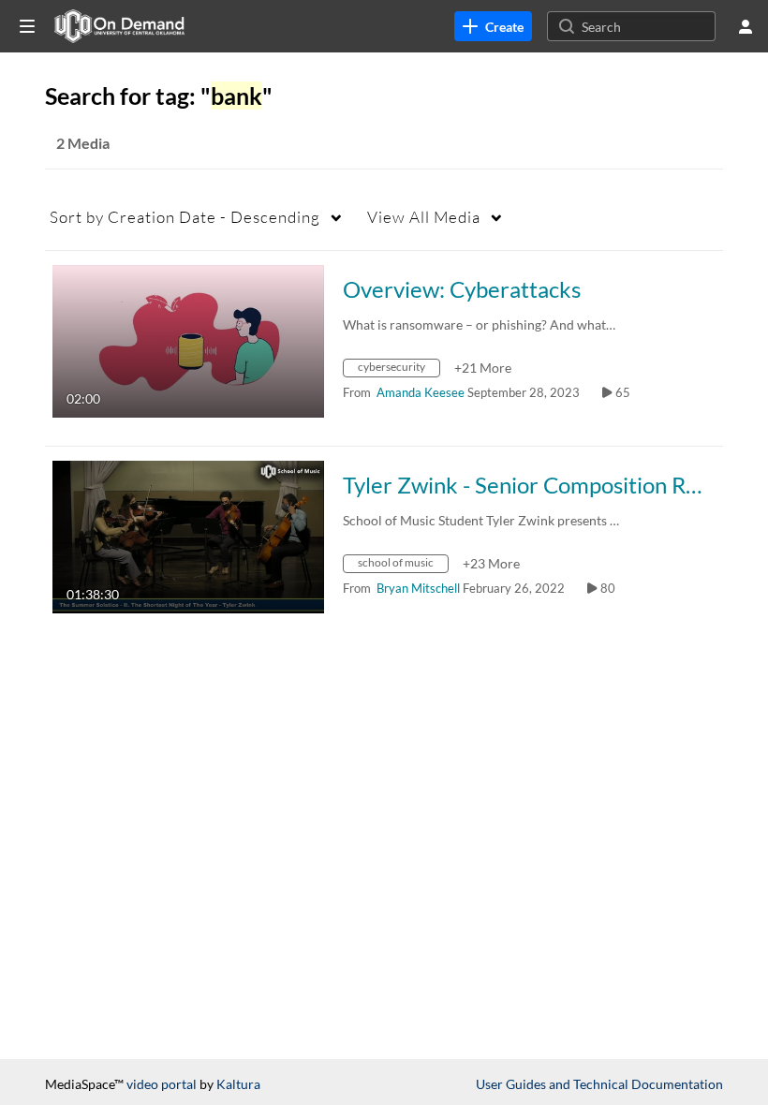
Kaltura (238, 1084)
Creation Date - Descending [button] (185, 217)
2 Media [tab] (83, 143)
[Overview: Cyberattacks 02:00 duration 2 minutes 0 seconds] (188, 339)
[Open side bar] (27, 26)
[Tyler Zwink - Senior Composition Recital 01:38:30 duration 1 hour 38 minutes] (188, 535)
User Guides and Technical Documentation (599, 1084)
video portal (161, 1084)
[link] (493, 26)
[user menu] (746, 26)
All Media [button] (423, 217)
